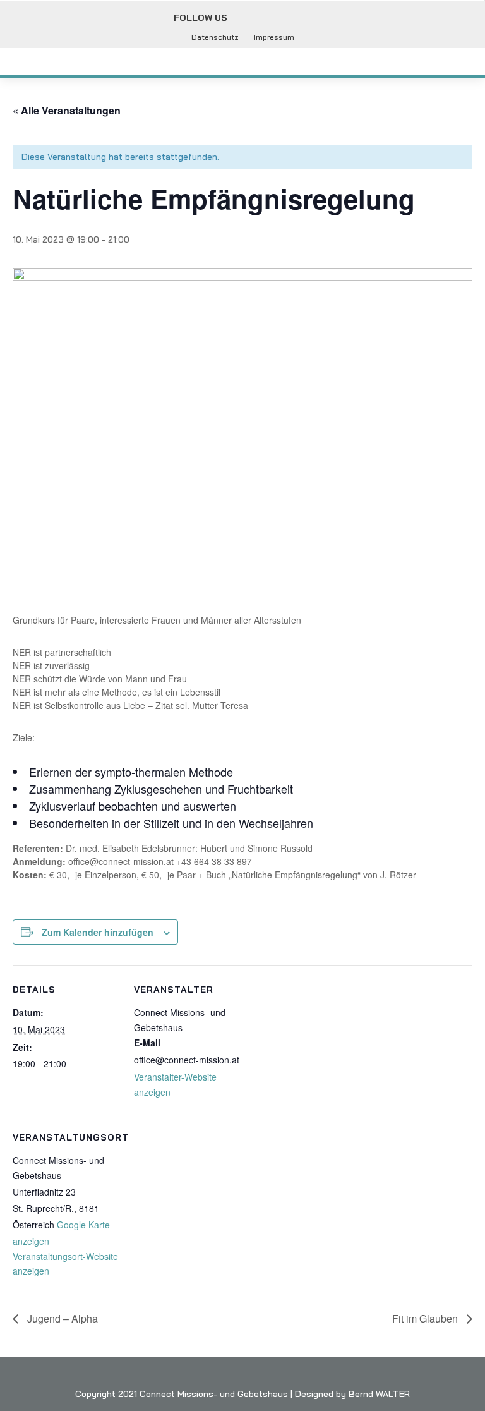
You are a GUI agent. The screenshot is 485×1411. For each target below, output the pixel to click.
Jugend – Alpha (61, 1318)
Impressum (274, 37)
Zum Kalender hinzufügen (97, 932)
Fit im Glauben (426, 1318)
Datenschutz (215, 37)
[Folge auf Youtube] (300, 18)
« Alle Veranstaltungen (67, 110)
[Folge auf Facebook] (245, 18)
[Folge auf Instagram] (272, 18)
